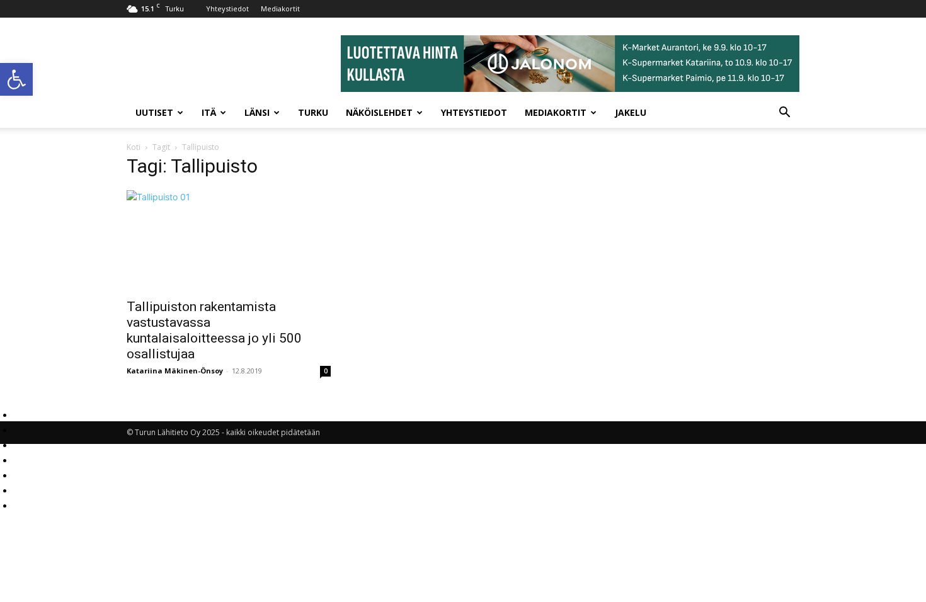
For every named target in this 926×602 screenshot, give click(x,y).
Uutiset (154, 112)
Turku (313, 112)
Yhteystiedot (227, 8)
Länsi (257, 112)
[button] (16, 79)
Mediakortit (280, 8)
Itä (209, 112)
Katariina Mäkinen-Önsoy (175, 370)
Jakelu (630, 112)
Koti (133, 147)
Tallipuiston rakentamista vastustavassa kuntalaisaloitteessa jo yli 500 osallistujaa (214, 330)
